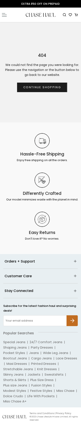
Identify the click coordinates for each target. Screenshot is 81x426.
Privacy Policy (63, 413)
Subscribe (72, 317)
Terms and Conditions (42, 413)
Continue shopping (42, 87)
